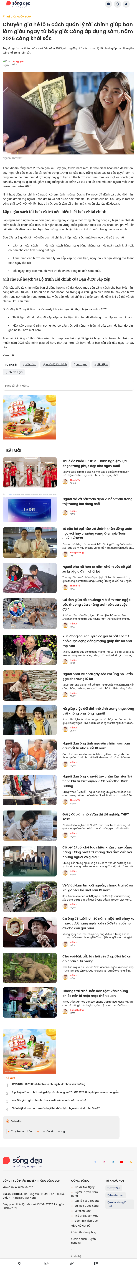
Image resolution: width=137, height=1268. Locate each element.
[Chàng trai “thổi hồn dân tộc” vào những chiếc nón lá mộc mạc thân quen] (30, 1002)
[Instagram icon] (104, 1162)
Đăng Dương (77, 552)
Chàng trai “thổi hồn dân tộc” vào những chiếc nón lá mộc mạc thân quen (95, 993)
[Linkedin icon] (112, 1162)
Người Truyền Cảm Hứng (84, 1194)
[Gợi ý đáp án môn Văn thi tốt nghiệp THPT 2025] (30, 825)
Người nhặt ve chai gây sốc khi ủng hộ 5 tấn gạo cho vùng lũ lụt (97, 676)
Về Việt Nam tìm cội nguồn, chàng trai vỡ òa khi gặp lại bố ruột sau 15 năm (97, 888)
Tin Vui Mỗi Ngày (84, 1187)
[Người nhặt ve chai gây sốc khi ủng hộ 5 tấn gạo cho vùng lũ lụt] (30, 685)
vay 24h (115, 1188)
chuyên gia (15, 372)
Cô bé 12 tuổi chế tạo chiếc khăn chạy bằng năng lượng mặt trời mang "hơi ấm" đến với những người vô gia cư (97, 852)
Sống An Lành (82, 1211)
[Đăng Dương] (65, 554)
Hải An (73, 511)
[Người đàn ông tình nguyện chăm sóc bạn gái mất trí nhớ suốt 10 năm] (30, 755)
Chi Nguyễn (18, 61)
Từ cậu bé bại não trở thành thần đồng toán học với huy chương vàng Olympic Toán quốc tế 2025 (97, 533)
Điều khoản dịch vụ (84, 1232)
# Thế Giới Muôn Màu (17, 16)
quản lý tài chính (56, 364)
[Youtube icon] (121, 1162)
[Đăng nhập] (126, 4)
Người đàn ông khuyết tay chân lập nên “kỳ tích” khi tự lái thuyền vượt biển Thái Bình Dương (97, 781)
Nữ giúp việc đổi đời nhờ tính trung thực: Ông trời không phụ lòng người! (98, 711)
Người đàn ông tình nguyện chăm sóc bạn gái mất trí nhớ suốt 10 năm (96, 746)
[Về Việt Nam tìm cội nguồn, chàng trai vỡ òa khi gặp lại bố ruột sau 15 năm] (30, 896)
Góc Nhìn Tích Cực (86, 1221)
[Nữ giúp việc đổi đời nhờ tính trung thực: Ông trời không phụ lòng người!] (30, 720)
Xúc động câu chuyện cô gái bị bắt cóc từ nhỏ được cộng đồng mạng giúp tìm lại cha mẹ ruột (97, 641)
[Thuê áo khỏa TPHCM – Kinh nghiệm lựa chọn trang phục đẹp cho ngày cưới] (30, 472)
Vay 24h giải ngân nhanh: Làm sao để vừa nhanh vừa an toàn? (49, 1100)
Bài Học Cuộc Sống (86, 1206)
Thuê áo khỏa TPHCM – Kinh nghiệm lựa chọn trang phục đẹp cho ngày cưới (94, 463)
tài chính (30, 364)
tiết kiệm (102, 364)
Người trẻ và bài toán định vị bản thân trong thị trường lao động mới (97, 501)
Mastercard (117, 1195)
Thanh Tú (75, 480)
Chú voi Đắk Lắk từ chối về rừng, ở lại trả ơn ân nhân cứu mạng (96, 959)
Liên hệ (77, 1256)
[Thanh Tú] (65, 481)
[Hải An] (65, 512)
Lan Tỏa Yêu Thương (86, 1201)
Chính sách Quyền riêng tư (83, 1240)
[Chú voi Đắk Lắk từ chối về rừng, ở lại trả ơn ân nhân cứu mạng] (30, 968)
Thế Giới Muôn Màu (86, 1216)
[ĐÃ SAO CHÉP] (71, 1263)
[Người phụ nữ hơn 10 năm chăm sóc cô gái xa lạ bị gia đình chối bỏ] (30, 578)
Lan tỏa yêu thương (52, 1131)
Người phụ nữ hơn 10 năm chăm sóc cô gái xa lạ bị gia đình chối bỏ (96, 569)
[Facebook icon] (95, 1162)
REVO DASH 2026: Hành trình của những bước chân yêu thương (48, 1084)
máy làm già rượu (117, 1204)
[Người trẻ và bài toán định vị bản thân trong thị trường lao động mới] (30, 507)
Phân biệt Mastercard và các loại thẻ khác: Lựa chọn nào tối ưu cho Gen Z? (56, 1108)
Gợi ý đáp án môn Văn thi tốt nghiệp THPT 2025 (95, 817)
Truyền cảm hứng (22, 1131)
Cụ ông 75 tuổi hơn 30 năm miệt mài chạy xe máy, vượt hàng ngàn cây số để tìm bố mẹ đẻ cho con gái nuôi (98, 923)
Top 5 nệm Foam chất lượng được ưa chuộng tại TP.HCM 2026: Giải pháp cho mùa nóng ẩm (66, 1092)
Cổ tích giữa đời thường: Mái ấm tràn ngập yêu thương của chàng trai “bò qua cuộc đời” (96, 605)
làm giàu (81, 364)
